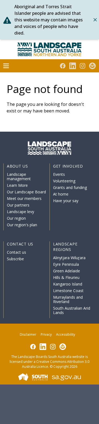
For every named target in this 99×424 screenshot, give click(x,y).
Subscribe (15, 258)
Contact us (16, 252)
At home (60, 194)
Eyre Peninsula (66, 264)
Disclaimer (28, 334)
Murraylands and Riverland (68, 299)
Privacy (46, 334)
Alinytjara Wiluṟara (69, 257)
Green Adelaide (66, 270)
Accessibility (65, 334)
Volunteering (64, 180)
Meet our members (24, 198)
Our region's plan (22, 224)
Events (59, 174)
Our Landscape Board (26, 191)
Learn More (17, 185)
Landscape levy (20, 211)
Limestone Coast (68, 290)
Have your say (65, 200)
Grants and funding (70, 187)
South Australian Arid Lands (71, 310)
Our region (16, 218)
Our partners (18, 205)
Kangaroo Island (67, 284)
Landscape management (19, 176)
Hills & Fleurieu (66, 277)
